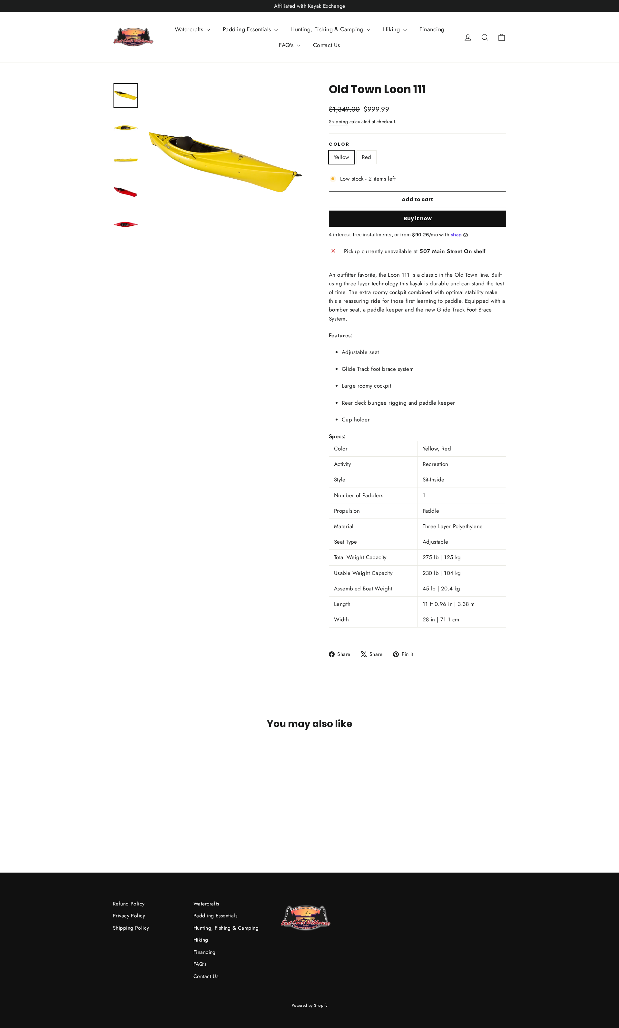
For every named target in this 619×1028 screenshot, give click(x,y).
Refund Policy (129, 903)
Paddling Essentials (248, 29)
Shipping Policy (131, 928)
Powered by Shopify (310, 1005)
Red (366, 157)
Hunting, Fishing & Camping (327, 29)
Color (339, 144)
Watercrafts (190, 29)
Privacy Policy (129, 915)
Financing (432, 29)
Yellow (341, 157)
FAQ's (287, 45)
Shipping (338, 121)
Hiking (392, 29)
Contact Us (326, 45)
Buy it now (418, 218)
